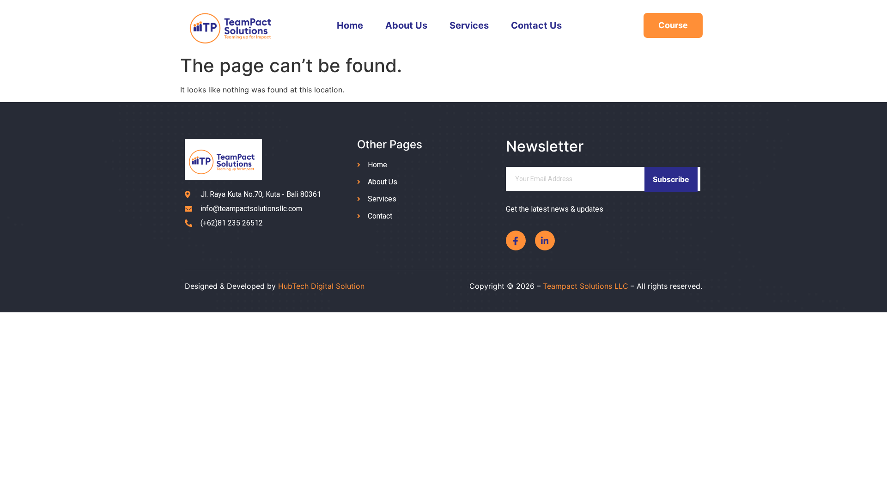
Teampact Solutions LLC (585, 286)
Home (350, 25)
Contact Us (536, 25)
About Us (406, 25)
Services (469, 25)
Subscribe (671, 179)
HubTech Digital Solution (321, 286)
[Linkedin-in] (545, 240)
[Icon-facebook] (516, 240)
